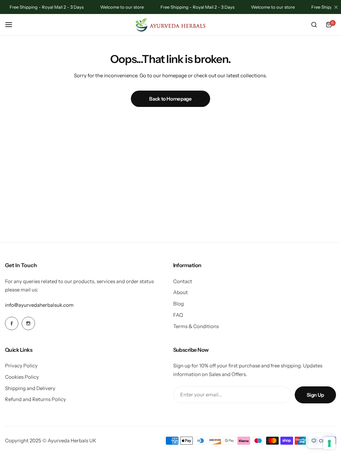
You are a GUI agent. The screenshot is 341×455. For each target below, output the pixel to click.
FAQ (178, 315)
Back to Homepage (170, 99)
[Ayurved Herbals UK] (170, 25)
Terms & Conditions (196, 326)
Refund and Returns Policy (35, 399)
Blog (178, 303)
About (180, 292)
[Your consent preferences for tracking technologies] (329, 443)
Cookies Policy (22, 377)
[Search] (314, 24)
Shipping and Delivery (30, 388)
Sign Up (315, 395)
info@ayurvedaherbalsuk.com (39, 305)
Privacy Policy (21, 365)
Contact (182, 281)
